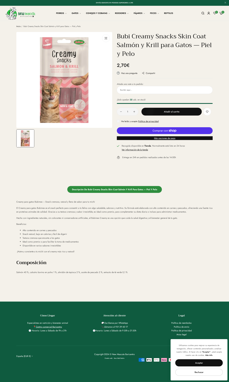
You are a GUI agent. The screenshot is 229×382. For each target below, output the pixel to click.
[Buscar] (203, 13)
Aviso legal (181, 334)
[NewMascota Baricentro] (21, 13)
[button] (207, 112)
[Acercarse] (106, 38)
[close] (225, 2)
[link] (61, 13)
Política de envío (181, 326)
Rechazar (199, 372)
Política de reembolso (181, 322)
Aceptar (199, 362)
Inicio (18, 26)
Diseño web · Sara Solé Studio (114, 358)
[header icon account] (208, 13)
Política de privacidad (148, 121)
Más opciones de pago (164, 138)
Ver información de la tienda (135, 149)
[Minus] (121, 112)
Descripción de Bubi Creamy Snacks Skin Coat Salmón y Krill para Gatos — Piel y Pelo (114, 189)
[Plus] (134, 112)
